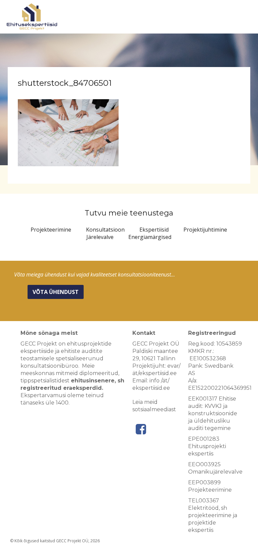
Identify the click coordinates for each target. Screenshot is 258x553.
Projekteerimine (51, 229)
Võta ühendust (56, 292)
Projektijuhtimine (205, 229)
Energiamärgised (149, 237)
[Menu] (248, 18)
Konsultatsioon (105, 229)
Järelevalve (100, 237)
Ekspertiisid (154, 229)
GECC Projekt (32, 16)
